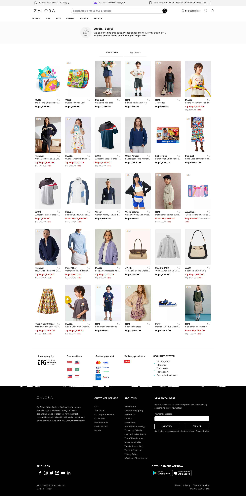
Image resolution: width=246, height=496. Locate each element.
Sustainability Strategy (134, 426)
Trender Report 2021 (134, 446)
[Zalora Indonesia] (77, 376)
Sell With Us (129, 414)
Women (36, 18)
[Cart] (212, 11)
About (177, 485)
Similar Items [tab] (112, 52)
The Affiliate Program (134, 438)
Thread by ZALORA (133, 430)
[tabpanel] (123, 198)
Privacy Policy (131, 454)
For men (197, 426)
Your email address (163, 413)
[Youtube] (63, 473)
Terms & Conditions (133, 450)
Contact (40, 488)
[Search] (164, 11)
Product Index (101, 426)
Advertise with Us (132, 442)
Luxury (70, 18)
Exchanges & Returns (104, 414)
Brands (97, 430)
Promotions (129, 422)
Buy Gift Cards (101, 422)
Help (49, 488)
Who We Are (130, 406)
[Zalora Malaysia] (77, 363)
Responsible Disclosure (135, 434)
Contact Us (99, 418)
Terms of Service (201, 485)
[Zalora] (44, 10)
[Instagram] (46, 473)
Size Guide (99, 410)
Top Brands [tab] (135, 52)
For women (166, 426)
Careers (128, 418)
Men (48, 18)
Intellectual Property (133, 410)
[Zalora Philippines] (69, 376)
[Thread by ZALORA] (57, 473)
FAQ (96, 406)
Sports (98, 18)
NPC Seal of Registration (135, 458)
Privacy (186, 485)
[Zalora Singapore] (69, 363)
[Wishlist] (205, 11)
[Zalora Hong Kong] (69, 369)
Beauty (84, 18)
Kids (58, 18)
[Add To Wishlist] (59, 99)
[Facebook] (40, 473)
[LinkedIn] (69, 473)
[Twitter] (52, 473)
